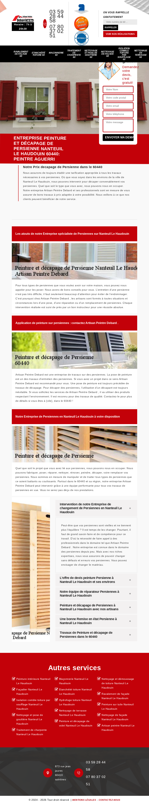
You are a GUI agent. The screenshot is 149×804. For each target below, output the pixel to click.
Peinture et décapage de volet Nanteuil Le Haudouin (75, 723)
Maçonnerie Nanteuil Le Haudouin (73, 681)
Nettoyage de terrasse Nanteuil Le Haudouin (73, 712)
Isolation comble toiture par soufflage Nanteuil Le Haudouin (33, 704)
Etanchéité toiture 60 (38, 54)
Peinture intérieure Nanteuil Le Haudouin (33, 681)
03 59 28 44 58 (56, 16)
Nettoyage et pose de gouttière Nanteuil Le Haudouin (29, 719)
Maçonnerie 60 (56, 54)
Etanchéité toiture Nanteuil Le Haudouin (75, 691)
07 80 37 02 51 (56, 31)
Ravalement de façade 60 (21, 53)
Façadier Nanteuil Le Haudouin (29, 691)
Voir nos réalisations (120, 34)
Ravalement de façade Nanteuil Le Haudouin (115, 696)
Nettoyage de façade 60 (107, 53)
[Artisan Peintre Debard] (23, 18)
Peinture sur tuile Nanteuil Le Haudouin (118, 706)
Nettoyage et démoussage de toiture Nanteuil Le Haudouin (118, 683)
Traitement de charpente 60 (74, 53)
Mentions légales (84, 800)
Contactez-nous (109, 800)
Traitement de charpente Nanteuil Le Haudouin (31, 732)
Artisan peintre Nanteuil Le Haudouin (118, 727)
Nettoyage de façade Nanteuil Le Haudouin (115, 717)
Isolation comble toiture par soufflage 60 (124, 54)
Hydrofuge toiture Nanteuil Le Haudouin (75, 702)
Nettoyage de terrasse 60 (140, 53)
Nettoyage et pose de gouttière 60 (90, 53)
